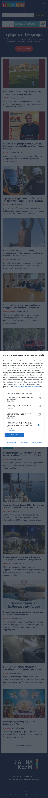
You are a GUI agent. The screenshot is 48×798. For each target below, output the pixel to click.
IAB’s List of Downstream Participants (27, 387)
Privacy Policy (37, 442)
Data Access (24, 442)
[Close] (44, 356)
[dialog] (24, 399)
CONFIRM (14, 434)
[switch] (39, 398)
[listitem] (24, 393)
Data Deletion (11, 442)
